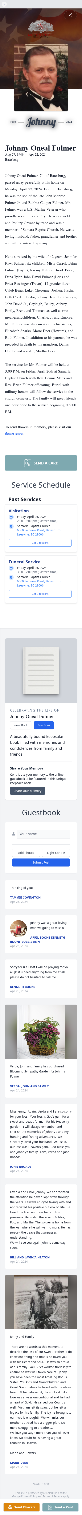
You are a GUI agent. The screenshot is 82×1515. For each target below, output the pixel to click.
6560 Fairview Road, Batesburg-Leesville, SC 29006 (39, 532)
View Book (21, 725)
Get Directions (40, 543)
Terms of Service (52, 1496)
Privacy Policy (29, 1496)
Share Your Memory (27, 791)
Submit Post (41, 862)
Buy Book (43, 725)
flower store (14, 433)
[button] (41, 1032)
